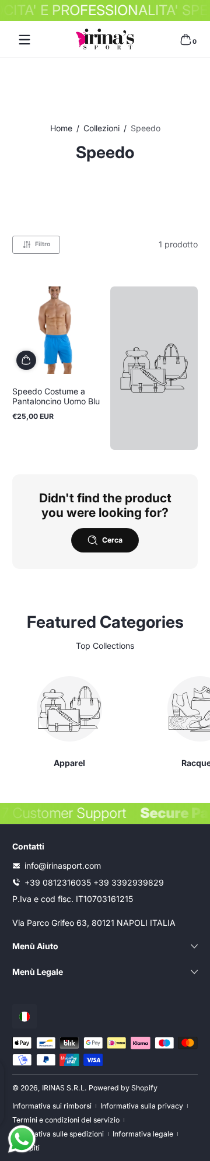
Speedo (145, 128)
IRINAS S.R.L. (64, 1087)
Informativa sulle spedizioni (58, 1133)
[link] (154, 368)
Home (61, 128)
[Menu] (24, 39)
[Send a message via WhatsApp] (22, 1139)
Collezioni (101, 128)
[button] (185, 39)
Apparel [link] (69, 763)
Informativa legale (143, 1133)
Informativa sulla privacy (141, 1105)
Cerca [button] (112, 540)
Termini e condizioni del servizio (66, 1119)
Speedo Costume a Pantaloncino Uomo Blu (56, 396)
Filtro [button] (42, 244)
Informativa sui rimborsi (52, 1105)
